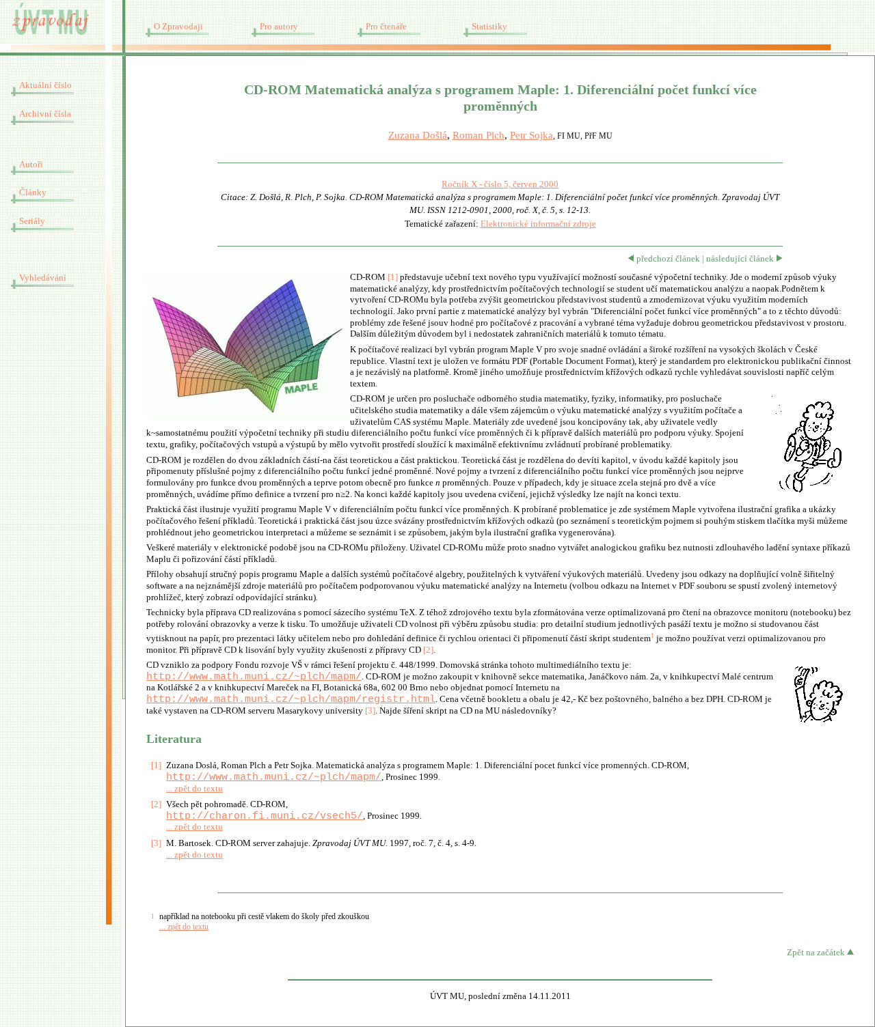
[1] (393, 277)
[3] (370, 711)
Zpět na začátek (817, 952)
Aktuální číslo (45, 85)
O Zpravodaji (178, 26)
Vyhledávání (42, 278)
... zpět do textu (194, 788)
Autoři (31, 164)
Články (32, 192)
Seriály (32, 221)
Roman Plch (478, 135)
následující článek (741, 259)
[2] (428, 650)
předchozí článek (667, 259)
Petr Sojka (531, 135)
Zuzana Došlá (417, 135)
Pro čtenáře (386, 26)
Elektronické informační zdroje (538, 224)
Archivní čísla (45, 114)
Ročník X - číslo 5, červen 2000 (500, 184)
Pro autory (279, 26)
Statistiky (489, 26)
